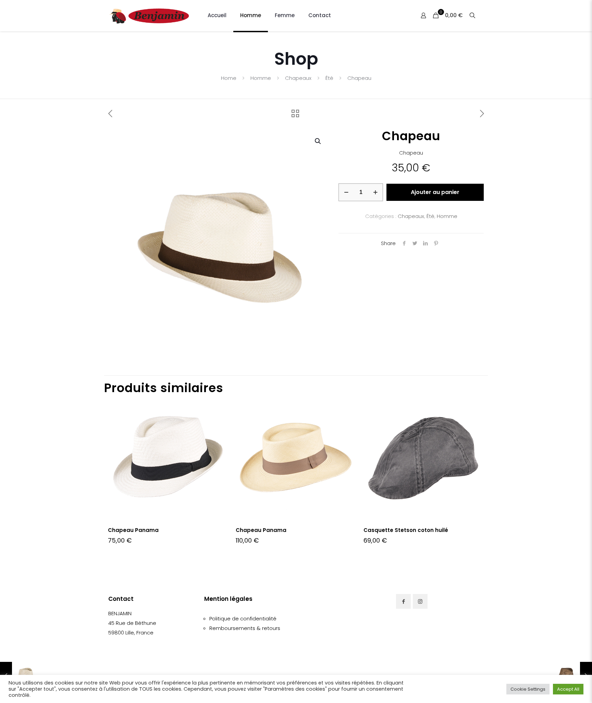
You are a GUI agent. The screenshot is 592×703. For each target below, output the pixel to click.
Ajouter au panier (435, 192)
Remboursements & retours (244, 628)
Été (329, 78)
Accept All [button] (568, 689)
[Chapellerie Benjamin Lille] (149, 15)
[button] (318, 141)
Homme (260, 78)
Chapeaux (298, 78)
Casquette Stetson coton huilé (405, 530)
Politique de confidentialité (242, 618)
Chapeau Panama (133, 530)
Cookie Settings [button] (527, 689)
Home (228, 78)
